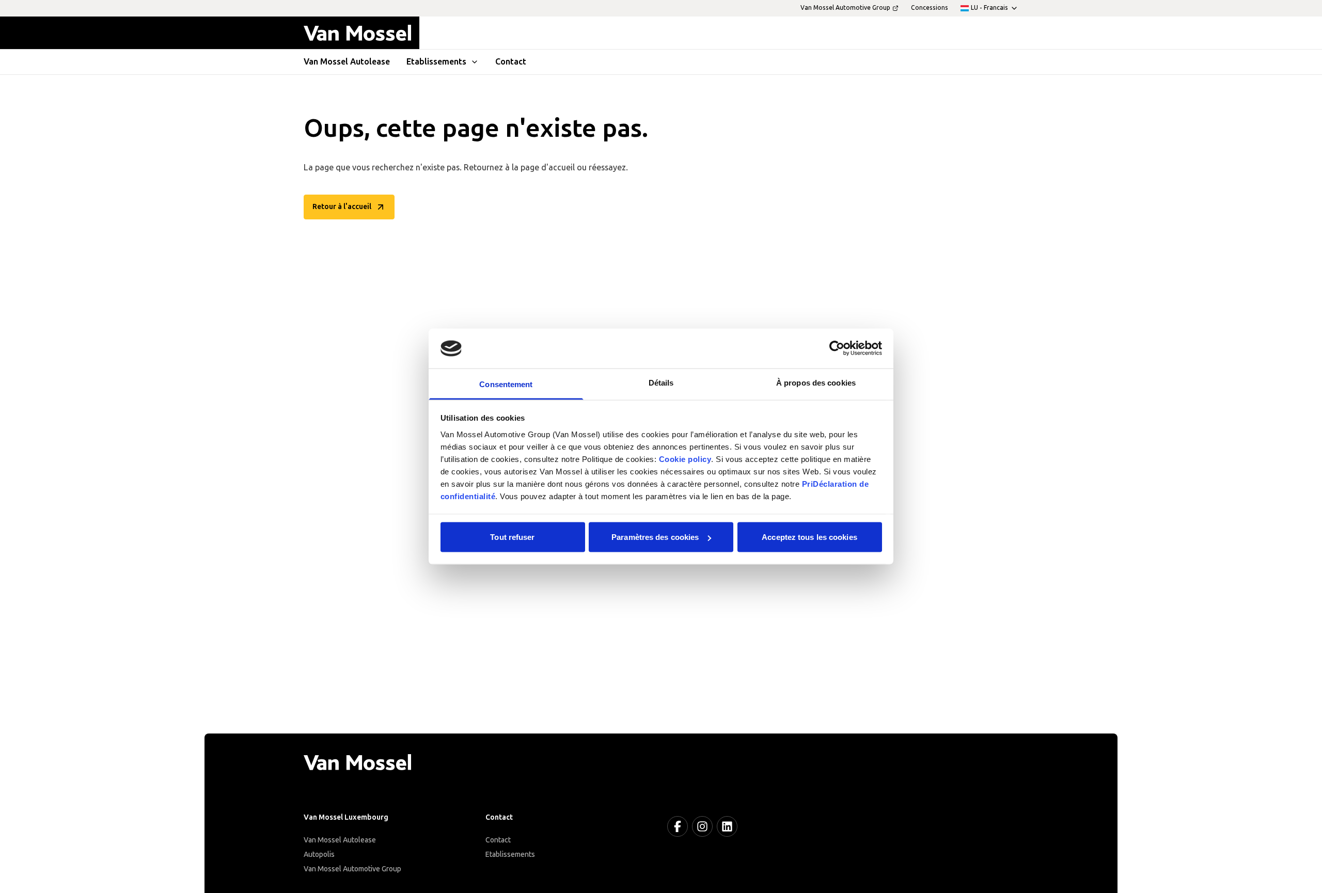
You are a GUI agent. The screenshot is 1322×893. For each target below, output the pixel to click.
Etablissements (510, 854)
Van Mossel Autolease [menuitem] (347, 62)
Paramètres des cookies (655, 537)
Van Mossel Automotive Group (352, 869)
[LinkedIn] (727, 826)
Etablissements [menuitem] (436, 62)
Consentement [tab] (505, 383)
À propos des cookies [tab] (816, 382)
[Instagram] (702, 826)
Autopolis (319, 854)
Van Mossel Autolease (340, 840)
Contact (498, 840)
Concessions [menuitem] (929, 7)
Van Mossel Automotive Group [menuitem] (845, 7)
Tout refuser (512, 537)
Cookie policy (685, 458)
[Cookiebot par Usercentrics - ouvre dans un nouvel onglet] (837, 348)
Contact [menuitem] (510, 62)
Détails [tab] (661, 382)
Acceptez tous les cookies (809, 537)
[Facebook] (677, 826)
